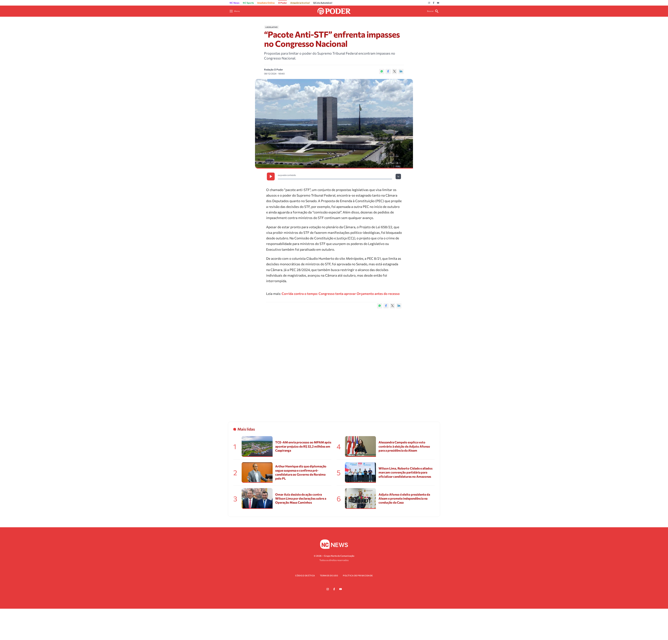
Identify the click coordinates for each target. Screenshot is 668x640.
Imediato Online (266, 2)
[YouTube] (438, 3)
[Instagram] (429, 3)
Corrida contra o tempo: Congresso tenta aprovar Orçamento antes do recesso (341, 294)
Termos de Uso (329, 575)
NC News (234, 2)
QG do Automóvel (322, 2)
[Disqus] (334, 361)
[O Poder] (333, 10)
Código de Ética (305, 575)
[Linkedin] (401, 71)
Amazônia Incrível (299, 2)
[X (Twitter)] (394, 71)
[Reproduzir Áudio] (271, 176)
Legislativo (271, 27)
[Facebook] (433, 3)
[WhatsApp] (381, 71)
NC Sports (248, 2)
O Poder (282, 2)
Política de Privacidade (358, 575)
